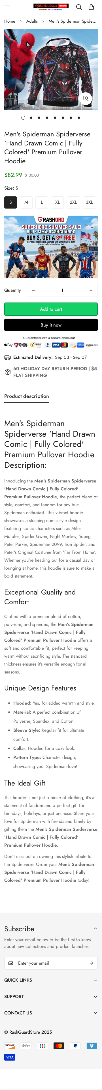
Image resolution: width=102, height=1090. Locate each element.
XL (57, 202)
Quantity (12, 290)
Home (9, 21)
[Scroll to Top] (91, 1060)
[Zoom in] (85, 98)
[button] (91, 7)
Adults (32, 21)
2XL (73, 202)
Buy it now (51, 325)
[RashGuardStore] (51, 7)
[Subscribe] (91, 963)
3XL (89, 202)
